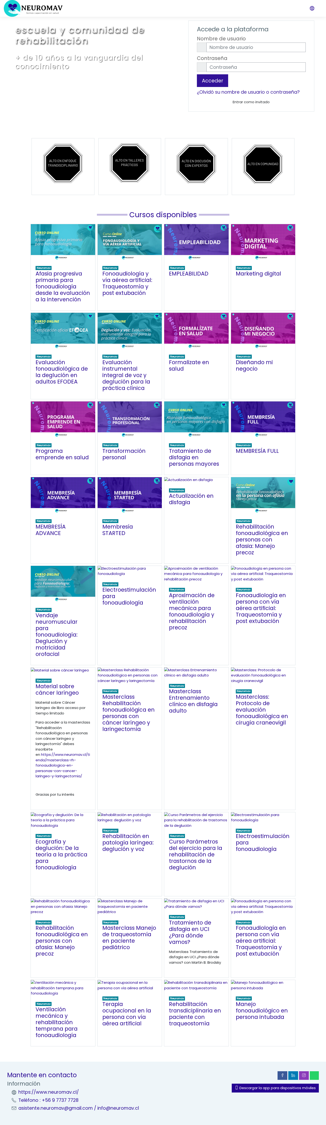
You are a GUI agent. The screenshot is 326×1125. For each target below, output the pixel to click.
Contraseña (212, 58)
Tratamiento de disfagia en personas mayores (194, 457)
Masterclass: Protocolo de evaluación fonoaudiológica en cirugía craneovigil (262, 709)
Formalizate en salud (189, 365)
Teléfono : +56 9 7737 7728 (48, 1100)
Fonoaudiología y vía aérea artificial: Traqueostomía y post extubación (127, 283)
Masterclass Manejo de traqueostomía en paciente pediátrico (129, 937)
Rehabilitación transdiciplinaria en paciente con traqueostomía (195, 1013)
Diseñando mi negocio (254, 365)
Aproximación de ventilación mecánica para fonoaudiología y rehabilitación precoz (192, 611)
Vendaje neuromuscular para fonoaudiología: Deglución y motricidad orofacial (57, 634)
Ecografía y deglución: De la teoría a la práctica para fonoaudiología (61, 854)
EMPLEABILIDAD (188, 273)
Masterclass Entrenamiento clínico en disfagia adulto (193, 700)
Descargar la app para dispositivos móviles (277, 1087)
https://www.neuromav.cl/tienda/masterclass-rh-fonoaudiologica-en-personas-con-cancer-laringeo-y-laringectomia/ (63, 765)
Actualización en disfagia (191, 499)
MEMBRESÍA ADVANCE (51, 530)
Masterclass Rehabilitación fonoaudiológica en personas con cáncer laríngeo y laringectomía (128, 713)
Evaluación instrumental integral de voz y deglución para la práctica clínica (126, 375)
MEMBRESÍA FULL (257, 451)
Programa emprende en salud (62, 454)
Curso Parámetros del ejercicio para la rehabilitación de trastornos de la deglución (195, 854)
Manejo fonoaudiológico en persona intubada (262, 1010)
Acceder (212, 80)
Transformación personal (124, 454)
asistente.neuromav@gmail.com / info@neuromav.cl (78, 1108)
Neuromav (44, 268)
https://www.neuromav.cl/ (48, 1092)
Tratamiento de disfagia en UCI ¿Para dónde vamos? (190, 932)
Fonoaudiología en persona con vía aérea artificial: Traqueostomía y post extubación (261, 608)
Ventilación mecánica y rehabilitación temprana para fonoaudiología (57, 1022)
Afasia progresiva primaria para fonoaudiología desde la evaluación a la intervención (63, 286)
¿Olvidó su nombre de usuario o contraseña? (248, 92)
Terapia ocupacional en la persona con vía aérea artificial (126, 1013)
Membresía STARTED (117, 530)
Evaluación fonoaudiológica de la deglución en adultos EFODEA (62, 371)
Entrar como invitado (251, 101)
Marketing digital (258, 273)
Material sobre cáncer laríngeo (57, 689)
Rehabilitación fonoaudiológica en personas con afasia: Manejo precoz (262, 539)
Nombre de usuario (221, 38)
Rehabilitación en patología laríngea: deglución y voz (128, 842)
